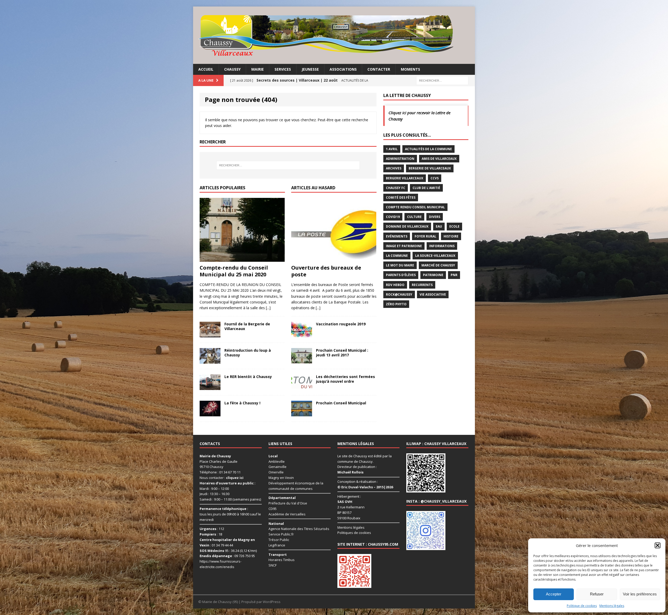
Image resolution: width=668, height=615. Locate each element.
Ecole (454, 226)
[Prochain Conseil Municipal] (301, 413)
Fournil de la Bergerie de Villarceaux (247, 326)
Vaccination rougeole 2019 (341, 323)
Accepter (553, 594)
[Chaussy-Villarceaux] (334, 35)
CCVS (435, 178)
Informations (442, 246)
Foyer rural (425, 236)
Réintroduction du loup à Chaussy (247, 352)
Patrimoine (433, 275)
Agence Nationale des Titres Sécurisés (299, 528)
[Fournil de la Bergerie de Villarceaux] (210, 334)
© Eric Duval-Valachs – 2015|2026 (365, 487)
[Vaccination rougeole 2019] (301, 334)
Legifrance (277, 545)
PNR (454, 275)
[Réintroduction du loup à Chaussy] (210, 360)
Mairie (257, 69)
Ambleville (277, 461)
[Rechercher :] (442, 80)
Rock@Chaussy (399, 294)
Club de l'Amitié (426, 188)
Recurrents (422, 285)
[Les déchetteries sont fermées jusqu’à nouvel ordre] (301, 386)
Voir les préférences (640, 594)
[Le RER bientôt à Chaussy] (210, 386)
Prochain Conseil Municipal (341, 402)
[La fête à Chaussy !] (210, 413)
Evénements (396, 236)
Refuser (597, 594)
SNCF (273, 565)
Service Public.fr (281, 534)
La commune (397, 255)
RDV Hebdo (395, 285)
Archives (393, 168)
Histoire (451, 236)
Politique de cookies (582, 606)
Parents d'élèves (401, 275)
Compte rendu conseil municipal (415, 207)
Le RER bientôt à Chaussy (248, 376)
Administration (400, 158)
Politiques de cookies (354, 532)
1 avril (392, 149)
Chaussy (232, 69)
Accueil (205, 69)
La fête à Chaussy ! (242, 402)
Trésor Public (279, 539)
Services (283, 69)
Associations (343, 69)
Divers (434, 217)
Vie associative (433, 294)
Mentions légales (611, 606)
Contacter (378, 69)
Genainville (278, 466)
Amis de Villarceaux (439, 158)
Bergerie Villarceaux (404, 178)
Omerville (276, 472)
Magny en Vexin (281, 477)
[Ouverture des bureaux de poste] (333, 258)
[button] (657, 545)
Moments (410, 69)
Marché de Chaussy (438, 265)
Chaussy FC (395, 188)
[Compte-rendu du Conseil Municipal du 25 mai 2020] (242, 258)
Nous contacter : (221, 477)
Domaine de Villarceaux (407, 226)
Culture (414, 217)
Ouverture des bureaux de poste (326, 271)
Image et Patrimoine (404, 246)
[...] (268, 307)
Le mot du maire (400, 265)
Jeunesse (310, 69)
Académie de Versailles (287, 514)
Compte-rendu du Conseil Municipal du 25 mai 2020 (234, 271)
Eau (439, 226)
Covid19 (393, 217)
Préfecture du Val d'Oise (288, 503)
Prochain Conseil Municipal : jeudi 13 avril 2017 (342, 352)
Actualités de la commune (428, 149)
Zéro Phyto (396, 304)
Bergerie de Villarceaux (430, 168)
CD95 (273, 508)
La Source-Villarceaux (435, 255)
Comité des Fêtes (400, 197)
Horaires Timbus (282, 559)
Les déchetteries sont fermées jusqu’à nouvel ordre (345, 379)
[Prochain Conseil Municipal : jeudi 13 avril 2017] (301, 360)
